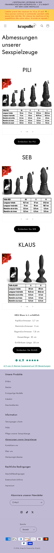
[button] (5, 26)
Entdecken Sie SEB (27, 229)
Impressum (9, 485)
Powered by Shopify (33, 548)
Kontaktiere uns (11, 445)
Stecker (8, 387)
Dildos (8, 381)
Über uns (9, 451)
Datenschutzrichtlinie (14, 479)
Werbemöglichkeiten (14, 457)
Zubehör (8, 399)
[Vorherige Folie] (21, 131)
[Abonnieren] (41, 502)
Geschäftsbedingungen (15, 473)
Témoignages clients (13, 421)
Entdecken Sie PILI (27, 141)
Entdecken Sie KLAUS (27, 350)
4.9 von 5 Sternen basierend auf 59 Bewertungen (27, 365)
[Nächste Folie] (33, 131)
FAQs (7, 427)
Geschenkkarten (11, 405)
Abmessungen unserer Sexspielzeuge (21, 439)
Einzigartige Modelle (14, 393)
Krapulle (23, 548)
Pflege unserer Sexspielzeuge (17, 433)
